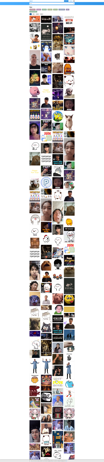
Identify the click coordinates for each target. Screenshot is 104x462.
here (66, 460)
